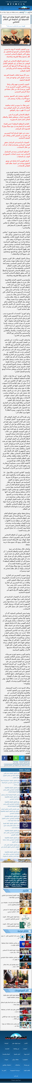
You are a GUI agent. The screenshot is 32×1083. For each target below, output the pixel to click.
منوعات (6, 1060)
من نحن (16, 1076)
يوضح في (15, 762)
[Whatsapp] (21, 4)
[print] (27, 758)
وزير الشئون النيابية (24, 762)
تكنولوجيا (25, 1060)
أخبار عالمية (17, 1054)
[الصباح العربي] (24, 8)
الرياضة (6, 1043)
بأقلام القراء (27, 1070)
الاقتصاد (7, 1049)
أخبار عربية (26, 1054)
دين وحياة (26, 1065)
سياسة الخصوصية (15, 1070)
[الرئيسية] (8, 4)
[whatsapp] (16, 758)
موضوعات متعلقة (24, 769)
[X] (10, 758)
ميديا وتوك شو (16, 1043)
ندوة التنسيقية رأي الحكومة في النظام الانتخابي (17, 765)
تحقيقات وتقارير (7, 1065)
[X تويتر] (13, 4)
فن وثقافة (16, 1049)
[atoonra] (16, 861)
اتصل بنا (4, 1070)
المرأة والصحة (6, 1054)
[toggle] (2, 8)
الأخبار (21, 12)
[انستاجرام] (18, 4)
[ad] (16, 887)
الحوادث (25, 1049)
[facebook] (4, 758)
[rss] (24, 4)
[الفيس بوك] (10, 4)
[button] (2, 878)
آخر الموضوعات (21, 991)
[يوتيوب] (16, 4)
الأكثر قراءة (23, 931)
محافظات (17, 1065)
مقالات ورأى (15, 1060)
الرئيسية (27, 12)
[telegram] (22, 758)
